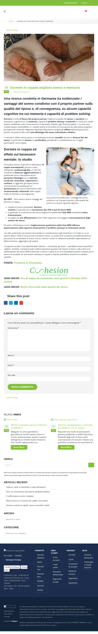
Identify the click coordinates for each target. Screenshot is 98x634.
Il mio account (70, 3)
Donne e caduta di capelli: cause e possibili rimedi (27, 505)
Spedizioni (73, 583)
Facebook (6, 303)
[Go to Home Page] (4, 21)
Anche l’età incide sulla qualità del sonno (44, 286)
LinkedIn (16, 303)
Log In (84, 3)
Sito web (11, 375)
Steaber (40, 581)
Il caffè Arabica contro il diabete (20, 496)
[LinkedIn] (10, 3)
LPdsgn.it (14, 621)
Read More (19, 447)
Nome (11, 355)
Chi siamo (8, 555)
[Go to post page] (25, 419)
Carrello (72, 555)
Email (21, 303)
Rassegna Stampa (13, 560)
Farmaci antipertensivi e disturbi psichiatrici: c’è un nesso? (75, 426)
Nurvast (40, 585)
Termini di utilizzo (12, 567)
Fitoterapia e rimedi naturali (88, 565)
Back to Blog (11, 30)
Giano (39, 562)
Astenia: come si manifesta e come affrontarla (26, 487)
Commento (13, 328)
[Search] (91, 465)
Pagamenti (73, 578)
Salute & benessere (21, 92)
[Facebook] (6, 3)
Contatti (18, 555)
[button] (79, 12)
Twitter (11, 303)
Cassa (71, 559)
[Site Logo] (15, 12)
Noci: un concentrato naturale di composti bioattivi (28, 491)
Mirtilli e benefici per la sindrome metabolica (29, 426)
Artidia (40, 590)
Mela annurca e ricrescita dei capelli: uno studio (27, 500)
